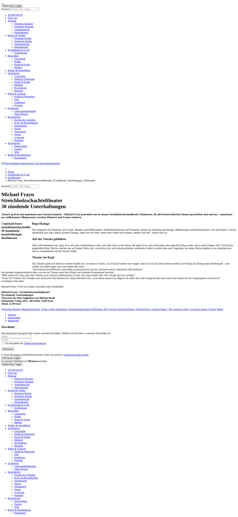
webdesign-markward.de (76, 354)
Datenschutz (14, 317)
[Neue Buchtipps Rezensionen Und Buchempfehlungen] (30, 163)
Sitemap (12, 314)
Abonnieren (8, 349)
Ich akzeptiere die (25, 343)
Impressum (13, 320)
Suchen (5, 9)
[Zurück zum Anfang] (2, 3)
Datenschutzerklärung (35, 343)
